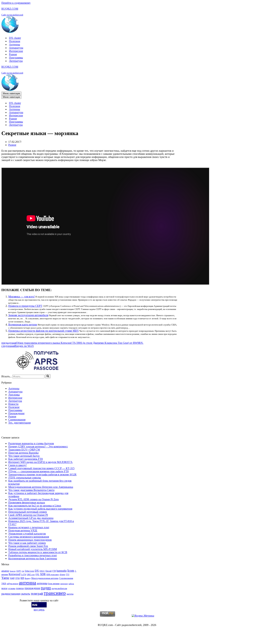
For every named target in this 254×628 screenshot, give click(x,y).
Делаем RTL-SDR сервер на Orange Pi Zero (33, 499)
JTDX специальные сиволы (24, 477)
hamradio (62, 570)
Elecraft (48, 571)
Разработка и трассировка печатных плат (32, 555)
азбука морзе (12, 583)
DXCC (42, 571)
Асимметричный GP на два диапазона (30, 518)
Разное (13, 54)
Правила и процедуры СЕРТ (25, 305)
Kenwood (14, 574)
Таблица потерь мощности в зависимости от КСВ (37, 552)
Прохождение (16, 413)
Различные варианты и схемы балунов (31, 443)
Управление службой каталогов (27, 533)
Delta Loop (29, 571)
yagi (12, 578)
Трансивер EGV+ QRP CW (24, 449)
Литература (16, 60)
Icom (70, 570)
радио (46, 587)
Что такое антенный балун (24, 455)
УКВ (3, 583)
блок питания (54, 583)
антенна (27, 582)
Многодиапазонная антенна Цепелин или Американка (40, 486)
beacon (13, 571)
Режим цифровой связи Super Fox (28, 546)
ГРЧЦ (17, 578)
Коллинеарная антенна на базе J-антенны (32, 558)
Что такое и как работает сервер (27, 542)
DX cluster (15, 37)
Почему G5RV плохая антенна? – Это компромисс (38, 446)
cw (23, 571)
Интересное (16, 51)
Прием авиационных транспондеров (30, 539)
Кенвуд (28, 578)
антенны (42, 583)
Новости (13, 404)
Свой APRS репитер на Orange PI (28, 514)
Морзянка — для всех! (21, 296)
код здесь (39, 609)
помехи (20, 588)
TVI (67, 574)
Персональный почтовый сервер (27, 511)
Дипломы (14, 394)
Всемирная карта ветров (22, 324)
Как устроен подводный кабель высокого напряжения (40, 508)
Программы (16, 57)
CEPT (18, 571)
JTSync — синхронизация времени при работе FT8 (38, 471)
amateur (5, 570)
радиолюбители (59, 588)
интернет (64, 584)
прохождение (32, 588)
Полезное (14, 41)
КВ (22, 578)
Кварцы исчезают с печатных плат (28, 527)
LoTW (23, 574)
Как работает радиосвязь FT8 (25, 458)
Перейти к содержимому (16, 2)
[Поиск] (47, 376)
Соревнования (16, 419)
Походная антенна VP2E (22, 530)
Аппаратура (16, 47)
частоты (70, 594)
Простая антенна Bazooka (23, 452)
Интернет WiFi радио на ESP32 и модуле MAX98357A (40, 462)
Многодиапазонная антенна (44, 578)
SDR (43, 574)
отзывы (11, 588)
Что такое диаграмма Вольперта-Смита (31, 490)
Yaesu (5, 578)
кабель (71, 584)
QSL (37, 574)
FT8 (54, 571)
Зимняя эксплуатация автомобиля (28, 315)
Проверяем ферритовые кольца (26, 502)
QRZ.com (31, 574)
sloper (62, 574)
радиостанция (10, 593)
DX (37, 570)
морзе (4, 588)
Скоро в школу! (17, 465)
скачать (25, 593)
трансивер (55, 593)
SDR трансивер (52, 574)
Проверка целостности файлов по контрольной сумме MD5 (43, 330)
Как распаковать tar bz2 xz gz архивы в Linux (34, 505)
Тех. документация (19, 422)
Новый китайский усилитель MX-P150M (32, 549)
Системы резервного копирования (28, 536)
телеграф (37, 593)
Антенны (14, 44)
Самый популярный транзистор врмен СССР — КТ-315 (41, 468)
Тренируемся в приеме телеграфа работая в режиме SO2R (42, 474)
